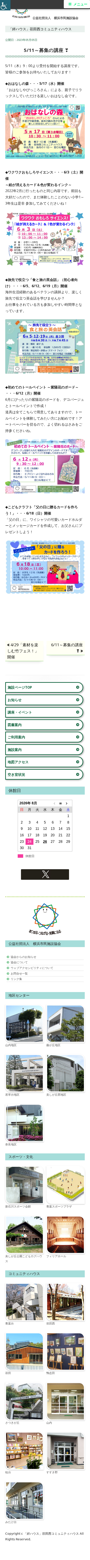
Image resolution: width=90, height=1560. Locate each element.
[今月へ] (60, 803)
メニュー (80, 4)
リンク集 (16, 979)
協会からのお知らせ (23, 957)
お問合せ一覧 (19, 973)
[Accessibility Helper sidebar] (5, 5)
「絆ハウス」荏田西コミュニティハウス (52, 1533)
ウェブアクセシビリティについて (32, 968)
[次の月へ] (68, 803)
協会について (19, 962)
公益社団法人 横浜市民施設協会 (55, 17)
